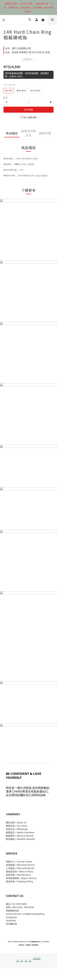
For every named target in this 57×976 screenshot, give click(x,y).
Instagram (11, 917)
